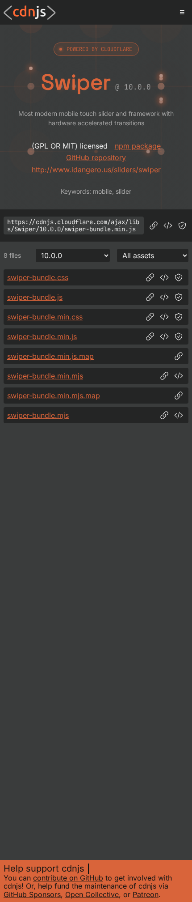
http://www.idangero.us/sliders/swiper (96, 169)
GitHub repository (96, 157)
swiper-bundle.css (37, 277)
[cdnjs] (30, 12)
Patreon (146, 894)
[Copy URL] (153, 225)
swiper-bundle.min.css (45, 317)
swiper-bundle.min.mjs (45, 376)
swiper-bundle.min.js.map (50, 356)
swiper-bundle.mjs (38, 415)
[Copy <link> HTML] (164, 277)
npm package (138, 145)
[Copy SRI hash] (182, 225)
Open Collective (92, 894)
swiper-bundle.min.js (42, 336)
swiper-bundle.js (35, 297)
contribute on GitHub (68, 877)
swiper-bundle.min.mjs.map (53, 395)
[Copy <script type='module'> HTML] (178, 376)
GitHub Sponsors (32, 894)
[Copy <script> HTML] (168, 225)
